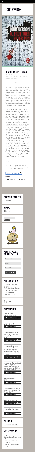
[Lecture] (6, 318)
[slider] (18, 317)
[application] (12, 318)
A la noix (13, 435)
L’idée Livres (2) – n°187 (9, 294)
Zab (11, 76)
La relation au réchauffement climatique (11, 285)
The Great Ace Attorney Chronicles (12, 288)
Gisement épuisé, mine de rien (12, 438)
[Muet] (17, 318)
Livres (17, 76)
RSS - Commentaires (10, 303)
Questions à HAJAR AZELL (10, 292)
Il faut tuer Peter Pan (16, 72)
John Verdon (14, 78)
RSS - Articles (8, 301)
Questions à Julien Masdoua (10, 290)
